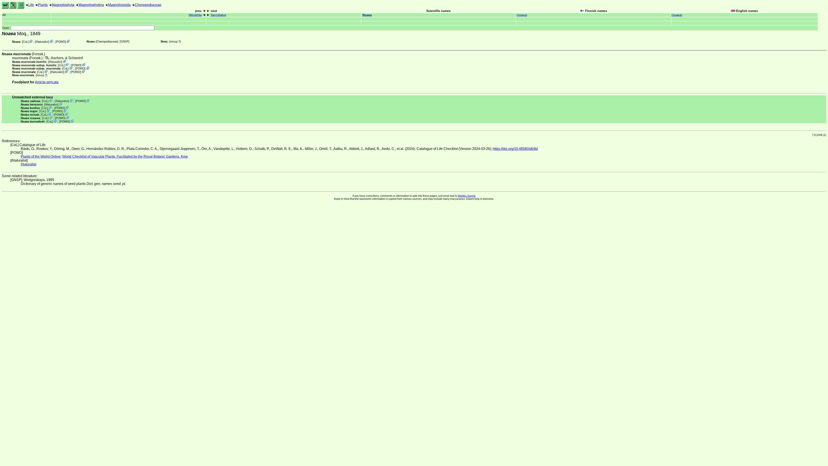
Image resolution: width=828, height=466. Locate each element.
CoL (25, 41)
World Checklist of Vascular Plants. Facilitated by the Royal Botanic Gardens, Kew (125, 156)
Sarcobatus (218, 15)
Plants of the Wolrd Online (41, 156)
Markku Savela (466, 195)
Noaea (367, 15)
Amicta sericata (46, 82)
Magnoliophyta (63, 5)
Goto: (6, 28)
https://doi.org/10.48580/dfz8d (515, 149)
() (521, 15)
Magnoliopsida (119, 5)
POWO (60, 41)
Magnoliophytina (91, 5)
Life (31, 5)
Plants (43, 5)
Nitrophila (195, 15)
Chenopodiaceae (148, 5)
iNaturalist (42, 41)
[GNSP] (124, 41)
